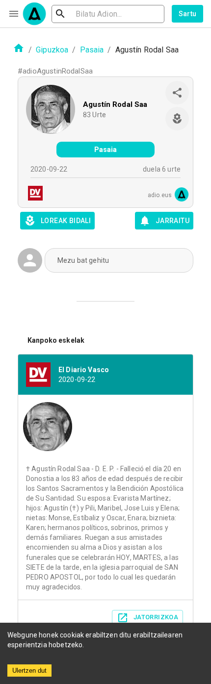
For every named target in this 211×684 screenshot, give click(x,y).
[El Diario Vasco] (32, 194)
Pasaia (92, 49)
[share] (177, 92)
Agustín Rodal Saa (115, 104)
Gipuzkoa (52, 49)
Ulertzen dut (29, 670)
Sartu (188, 14)
